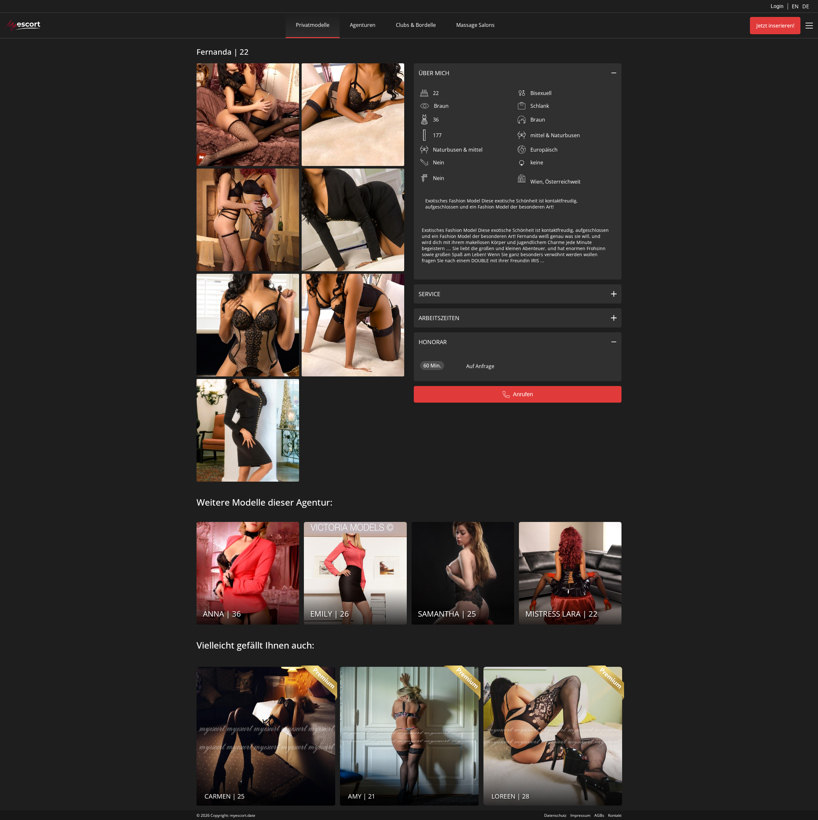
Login (777, 6)
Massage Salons (475, 24)
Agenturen (362, 24)
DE (805, 6)
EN (796, 6)
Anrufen (523, 394)
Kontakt (614, 815)
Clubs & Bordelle (416, 24)
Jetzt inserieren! (775, 25)
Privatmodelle (312, 24)
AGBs (599, 815)
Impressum (580, 815)
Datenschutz (555, 815)
